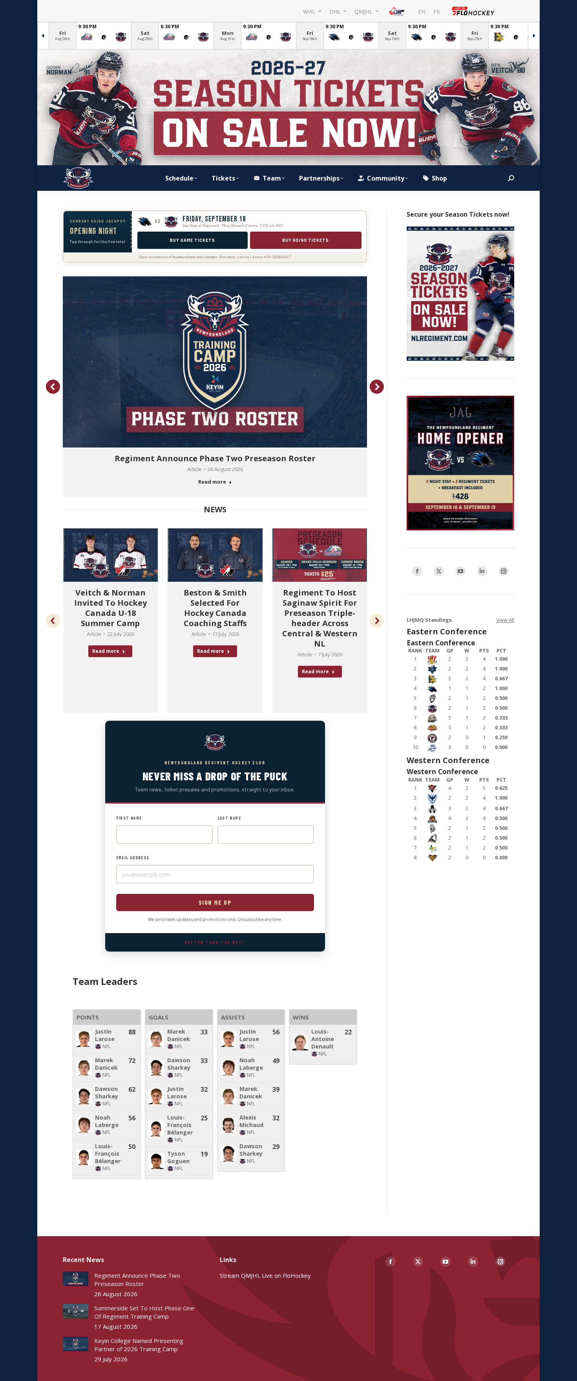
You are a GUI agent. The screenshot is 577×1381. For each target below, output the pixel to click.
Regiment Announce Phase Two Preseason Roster (215, 458)
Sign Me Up (215, 902)
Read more (212, 482)
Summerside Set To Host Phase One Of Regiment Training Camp (144, 1312)
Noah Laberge (107, 1121)
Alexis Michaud (251, 1121)
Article (194, 469)
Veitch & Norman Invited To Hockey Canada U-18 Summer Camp (110, 607)
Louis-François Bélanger (108, 1153)
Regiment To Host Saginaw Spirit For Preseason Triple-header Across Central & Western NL (320, 618)
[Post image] (75, 1278)
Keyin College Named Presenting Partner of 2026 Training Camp (138, 1345)
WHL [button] (310, 11)
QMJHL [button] (364, 11)
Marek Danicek (106, 1063)
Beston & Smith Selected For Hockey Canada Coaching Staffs (215, 607)
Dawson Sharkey (106, 1092)
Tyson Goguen (178, 1157)
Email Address (133, 857)
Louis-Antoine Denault (322, 1039)
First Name (129, 817)
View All (505, 619)
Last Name (229, 817)
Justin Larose (105, 1035)
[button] (53, 387)
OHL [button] (335, 11)
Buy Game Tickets (192, 240)
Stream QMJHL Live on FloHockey (265, 1275)
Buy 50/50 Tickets (305, 240)
